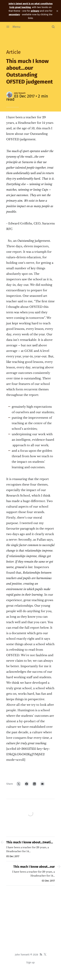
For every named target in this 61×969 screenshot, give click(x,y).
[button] (53, 26)
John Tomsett (19, 93)
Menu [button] (16, 27)
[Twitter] (18, 784)
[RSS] (41, 954)
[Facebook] (26, 784)
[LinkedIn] (34, 784)
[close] (57, 11)
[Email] (42, 784)
